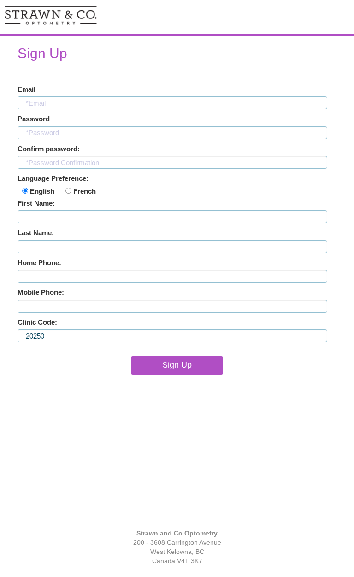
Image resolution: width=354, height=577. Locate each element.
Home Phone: (39, 263)
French (83, 191)
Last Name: (36, 233)
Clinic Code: (37, 322)
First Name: (36, 203)
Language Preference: (53, 178)
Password (34, 119)
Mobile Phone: (41, 292)
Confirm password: (49, 149)
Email (26, 89)
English (41, 191)
